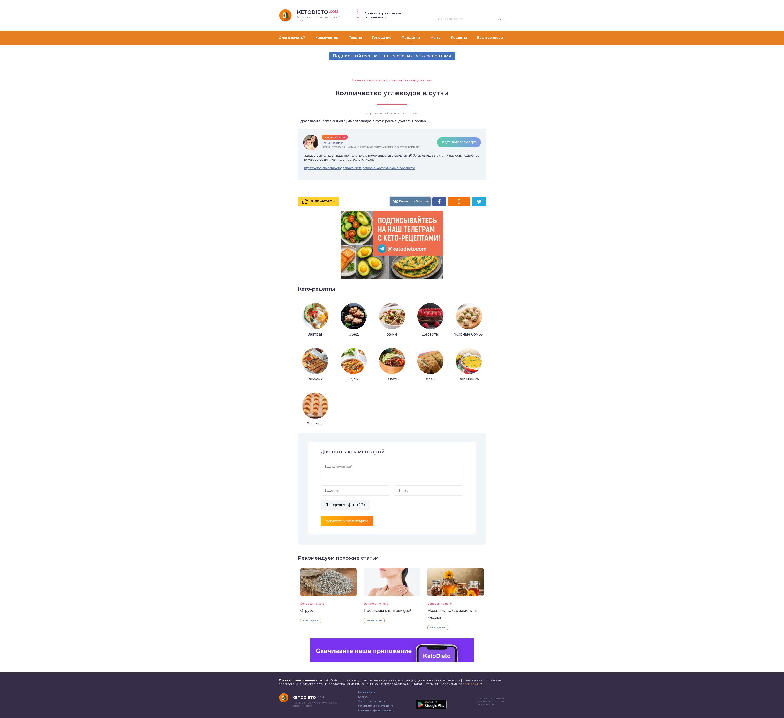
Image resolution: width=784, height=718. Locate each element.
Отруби (307, 610)
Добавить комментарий (347, 521)
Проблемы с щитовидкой (388, 610)
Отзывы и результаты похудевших (383, 15)
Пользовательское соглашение (375, 705)
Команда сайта (366, 692)
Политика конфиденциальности (376, 710)
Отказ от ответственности (372, 701)
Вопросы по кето (312, 603)
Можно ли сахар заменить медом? (452, 614)
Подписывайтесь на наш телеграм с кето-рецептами (392, 55)
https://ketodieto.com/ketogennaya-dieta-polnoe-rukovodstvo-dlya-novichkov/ (359, 168)
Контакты (363, 696)
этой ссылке (472, 684)
